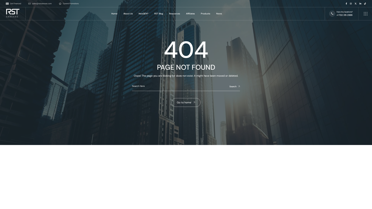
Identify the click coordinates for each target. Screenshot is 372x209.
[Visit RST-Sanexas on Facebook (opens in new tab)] (346, 4)
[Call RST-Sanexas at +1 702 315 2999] (341, 14)
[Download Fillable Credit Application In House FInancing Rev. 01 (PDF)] (13, 3)
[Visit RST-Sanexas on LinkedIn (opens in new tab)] (360, 4)
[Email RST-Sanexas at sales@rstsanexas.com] (40, 3)
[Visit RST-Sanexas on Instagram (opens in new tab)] (351, 4)
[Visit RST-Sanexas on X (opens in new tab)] (356, 4)
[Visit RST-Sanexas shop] (69, 3)
